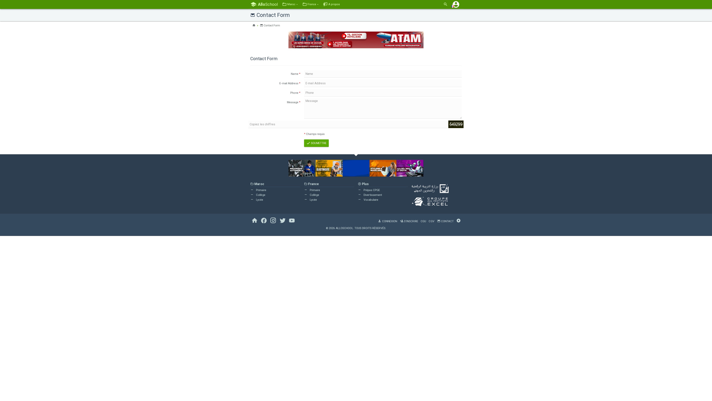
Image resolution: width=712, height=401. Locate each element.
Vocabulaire (370, 199)
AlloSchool (344, 228)
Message (293, 102)
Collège (260, 195)
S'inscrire (410, 221)
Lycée (259, 199)
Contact (447, 221)
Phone (295, 92)
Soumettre (318, 143)
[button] (290, 4)
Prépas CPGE (371, 190)
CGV (431, 221)
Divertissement (372, 195)
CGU (423, 221)
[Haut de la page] (458, 221)
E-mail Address (289, 83)
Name (295, 74)
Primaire (260, 190)
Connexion (389, 221)
